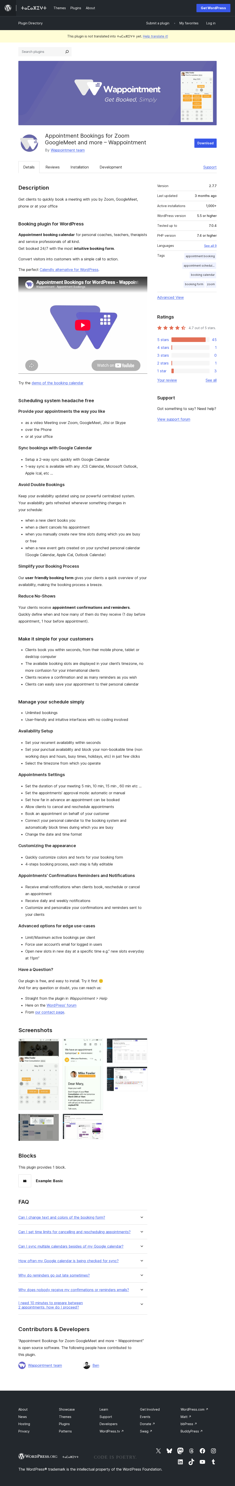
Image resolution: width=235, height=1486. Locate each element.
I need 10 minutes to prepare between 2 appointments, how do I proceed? (50, 1305)
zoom (211, 284)
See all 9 (210, 246)
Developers (109, 1424)
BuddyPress (192, 1431)
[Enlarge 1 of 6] (52, 1044)
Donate (147, 1424)
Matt (186, 1417)
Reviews (52, 167)
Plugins (64, 1424)
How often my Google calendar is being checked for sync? (68, 1261)
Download (205, 143)
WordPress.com (194, 1409)
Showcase (67, 1409)
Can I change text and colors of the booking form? (61, 1217)
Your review (167, 380)
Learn (104, 1409)
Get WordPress (213, 8)
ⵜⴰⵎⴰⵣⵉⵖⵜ (70, 1457)
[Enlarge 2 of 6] (52, 1120)
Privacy (24, 1431)
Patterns (65, 1431)
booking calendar (203, 274)
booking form (194, 284)
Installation (79, 167)
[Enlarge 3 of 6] (97, 1044)
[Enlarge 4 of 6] (97, 1120)
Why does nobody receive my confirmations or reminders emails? (73, 1290)
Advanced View (170, 297)
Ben (95, 1365)
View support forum (173, 419)
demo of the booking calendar (57, 383)
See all (211, 380)
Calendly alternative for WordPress (69, 269)
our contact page (49, 1012)
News (22, 1417)
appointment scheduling (200, 265)
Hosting (24, 1424)
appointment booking (200, 256)
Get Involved (150, 1409)
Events (145, 1417)
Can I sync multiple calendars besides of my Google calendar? (70, 1246)
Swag (146, 1431)
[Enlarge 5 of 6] (141, 1044)
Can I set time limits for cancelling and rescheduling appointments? (74, 1232)
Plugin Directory (30, 23)
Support (210, 167)
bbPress (189, 1424)
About (23, 1409)
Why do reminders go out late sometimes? (54, 1275)
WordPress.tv (112, 1431)
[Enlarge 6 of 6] (141, 1072)
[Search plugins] (67, 51)
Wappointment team (68, 150)
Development (111, 167)
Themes (65, 1417)
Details (29, 167)
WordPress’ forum (61, 1005)
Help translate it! (155, 36)
